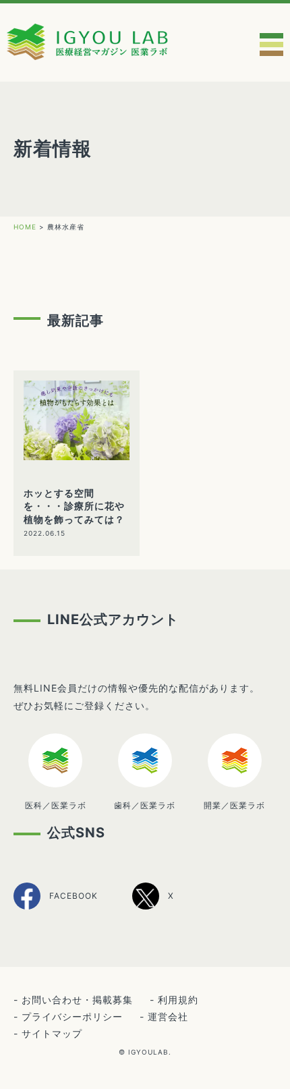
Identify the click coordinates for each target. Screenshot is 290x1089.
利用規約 (178, 999)
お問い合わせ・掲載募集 (77, 999)
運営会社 (168, 1016)
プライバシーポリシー (72, 1016)
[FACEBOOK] (55, 908)
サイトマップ (52, 1033)
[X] (153, 907)
